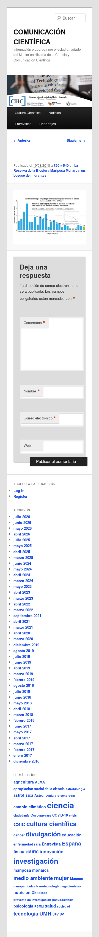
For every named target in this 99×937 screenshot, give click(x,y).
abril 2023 (21, 592)
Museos (76, 878)
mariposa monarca (31, 870)
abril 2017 (21, 738)
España (71, 843)
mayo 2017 (22, 731)
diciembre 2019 (26, 644)
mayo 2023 (22, 586)
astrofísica (23, 795)
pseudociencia (62, 900)
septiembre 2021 (27, 615)
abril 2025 (21, 551)
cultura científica (51, 823)
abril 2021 (21, 621)
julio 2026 (21, 516)
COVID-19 (60, 815)
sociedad (63, 906)
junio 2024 (22, 563)
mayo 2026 (22, 528)
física (18, 852)
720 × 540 (61, 165)
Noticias (55, 112)
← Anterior (22, 140)
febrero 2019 (23, 679)
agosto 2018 (23, 685)
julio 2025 (21, 539)
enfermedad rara (27, 844)
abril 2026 (21, 534)
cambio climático (29, 806)
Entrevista (51, 844)
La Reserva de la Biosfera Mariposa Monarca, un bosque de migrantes (49, 170)
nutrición (22, 892)
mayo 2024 (22, 569)
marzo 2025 (23, 557)
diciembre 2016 (26, 761)
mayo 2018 (22, 703)
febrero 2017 (23, 749)
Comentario (34, 322)
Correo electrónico (40, 418)
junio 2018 (22, 697)
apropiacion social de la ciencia (39, 788)
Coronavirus (41, 815)
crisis (73, 815)
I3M (28, 851)
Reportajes (47, 123)
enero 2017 (22, 755)
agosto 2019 (23, 650)
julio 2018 (21, 691)
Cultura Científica (28, 112)
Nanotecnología (47, 886)
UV (62, 914)
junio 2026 (22, 522)
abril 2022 (21, 604)
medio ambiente (33, 878)
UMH (45, 913)
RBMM (39, 906)
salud (50, 906)
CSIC (19, 824)
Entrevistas (23, 123)
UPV (56, 914)
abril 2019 (21, 668)
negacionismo (71, 886)
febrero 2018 (23, 720)
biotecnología (65, 795)
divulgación (43, 833)
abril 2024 (21, 574)
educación (72, 835)
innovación (52, 851)
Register (20, 496)
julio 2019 (21, 656)
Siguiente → (76, 140)
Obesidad (40, 892)
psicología (23, 906)
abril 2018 (21, 708)
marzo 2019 (23, 673)
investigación (35, 861)
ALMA (40, 782)
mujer (61, 878)
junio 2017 (22, 726)
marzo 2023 (23, 598)
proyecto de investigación (32, 900)
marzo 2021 (23, 627)
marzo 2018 (23, 714)
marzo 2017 (23, 743)
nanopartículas (24, 886)
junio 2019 (22, 662)
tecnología (25, 913)
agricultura (23, 782)
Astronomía (44, 795)
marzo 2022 (23, 609)
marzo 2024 (23, 580)
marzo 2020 (23, 638)
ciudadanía (21, 815)
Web (27, 445)
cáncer (19, 835)
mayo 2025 (22, 545)
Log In (18, 490)
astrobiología (75, 789)
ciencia (60, 805)
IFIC (35, 851)
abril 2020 (21, 633)
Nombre (32, 391)
